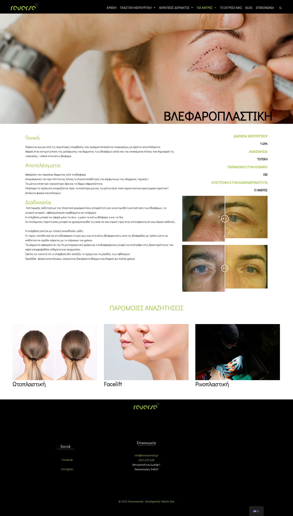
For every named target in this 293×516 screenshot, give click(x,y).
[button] (280, 8)
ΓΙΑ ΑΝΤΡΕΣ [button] (204, 8)
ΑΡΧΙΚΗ (111, 8)
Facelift (113, 384)
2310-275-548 (146, 460)
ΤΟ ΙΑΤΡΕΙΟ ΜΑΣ (231, 8)
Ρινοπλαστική (212, 384)
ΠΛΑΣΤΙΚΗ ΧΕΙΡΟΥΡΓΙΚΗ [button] (136, 8)
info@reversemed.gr (146, 455)
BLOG (248, 8)
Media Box (168, 501)
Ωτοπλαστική (29, 384)
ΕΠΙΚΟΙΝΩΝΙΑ (265, 8)
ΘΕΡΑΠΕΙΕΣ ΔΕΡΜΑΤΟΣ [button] (174, 8)
